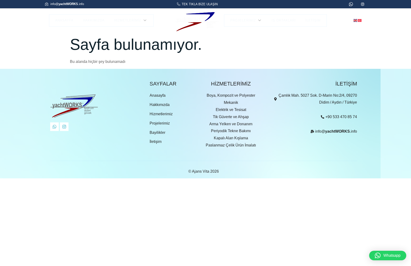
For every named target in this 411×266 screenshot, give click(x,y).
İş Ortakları (284, 20)
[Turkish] (360, 20)
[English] (355, 20)
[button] (387, 255)
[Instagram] (64, 126)
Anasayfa (64, 20)
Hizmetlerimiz (127, 20)
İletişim (313, 20)
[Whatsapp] (54, 126)
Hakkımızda (94, 20)
